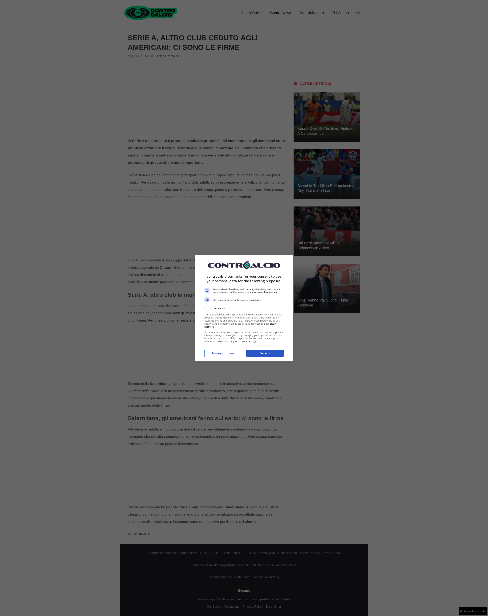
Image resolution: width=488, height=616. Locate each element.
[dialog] (244, 308)
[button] (244, 308)
